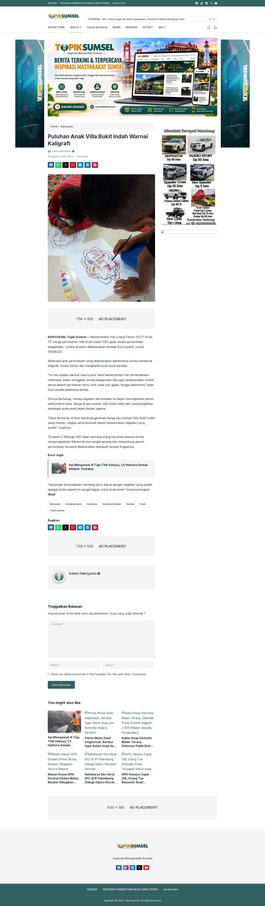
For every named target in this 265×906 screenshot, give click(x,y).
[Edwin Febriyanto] (61, 581)
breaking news (74, 504)
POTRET (148, 27)
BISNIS (116, 27)
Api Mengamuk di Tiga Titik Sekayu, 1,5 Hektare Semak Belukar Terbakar (108, 467)
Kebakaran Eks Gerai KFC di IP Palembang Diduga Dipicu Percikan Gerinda (101, 778)
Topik (143, 504)
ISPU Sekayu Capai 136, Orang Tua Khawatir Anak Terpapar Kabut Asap (137, 778)
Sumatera (92, 504)
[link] (196, 3)
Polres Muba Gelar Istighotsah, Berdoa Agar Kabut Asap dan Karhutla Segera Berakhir (100, 742)
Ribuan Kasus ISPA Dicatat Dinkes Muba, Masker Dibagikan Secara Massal (63, 778)
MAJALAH (164, 27)
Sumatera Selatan (111, 504)
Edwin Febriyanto (83, 573)
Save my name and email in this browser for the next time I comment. (98, 674)
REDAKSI (52, 3)
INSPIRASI (131, 27)
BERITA (74, 27)
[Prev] (210, 19)
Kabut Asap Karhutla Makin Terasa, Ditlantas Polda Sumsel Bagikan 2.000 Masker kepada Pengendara (138, 742)
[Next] (214, 19)
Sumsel (130, 504)
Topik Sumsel (57, 510)
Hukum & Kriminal (97, 27)
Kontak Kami (119, 3)
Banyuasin (55, 504)
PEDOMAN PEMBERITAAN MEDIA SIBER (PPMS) (84, 3)
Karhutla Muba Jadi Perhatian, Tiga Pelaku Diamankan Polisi (143, 19)
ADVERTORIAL (56, 27)
